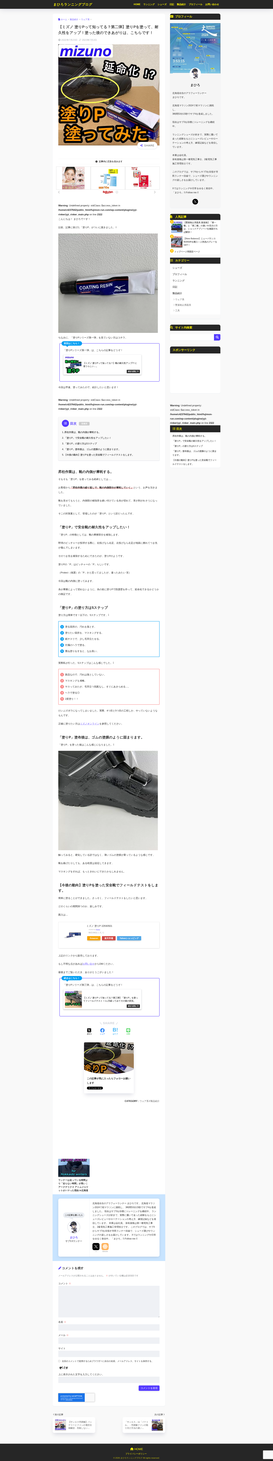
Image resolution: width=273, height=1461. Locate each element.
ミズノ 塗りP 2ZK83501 (99, 926)
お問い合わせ (212, 4)
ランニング (149, 4)
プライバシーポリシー (136, 1454)
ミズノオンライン (89, 723)
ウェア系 (144, 1101)
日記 (171, 4)
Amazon (94, 938)
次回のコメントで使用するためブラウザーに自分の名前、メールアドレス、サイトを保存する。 (108, 1361)
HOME (137, 4)
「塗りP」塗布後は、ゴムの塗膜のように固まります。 (92, 449)
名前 (62, 1322)
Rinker (98, 929)
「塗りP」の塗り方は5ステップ (80, 443)
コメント (64, 1283)
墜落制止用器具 (183, 305)
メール (63, 1335)
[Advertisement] (109, 1130)
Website (105, 1251)
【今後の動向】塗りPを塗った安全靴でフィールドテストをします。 (99, 454)
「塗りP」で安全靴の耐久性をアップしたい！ (87, 438)
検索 (217, 337)
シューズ (162, 4)
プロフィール (195, 4)
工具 (177, 310)
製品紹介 (181, 4)
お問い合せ (88, 964)
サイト (62, 1348)
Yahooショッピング (129, 938)
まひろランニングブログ (72, 4)
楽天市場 (109, 938)
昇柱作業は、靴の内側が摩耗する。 (82, 432)
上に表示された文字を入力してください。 (81, 1374)
